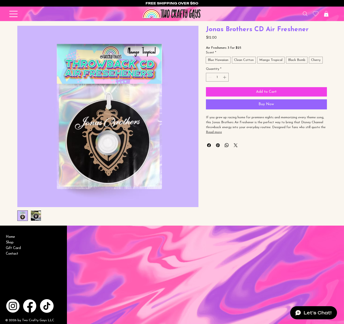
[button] (326, 14)
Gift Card (13, 248)
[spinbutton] (217, 77)
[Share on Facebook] (209, 145)
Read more (214, 132)
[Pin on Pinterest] (218, 145)
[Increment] (225, 77)
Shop (10, 242)
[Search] (305, 13)
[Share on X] (235, 145)
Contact (12, 254)
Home (10, 237)
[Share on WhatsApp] (227, 145)
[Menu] (14, 14)
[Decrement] (209, 77)
